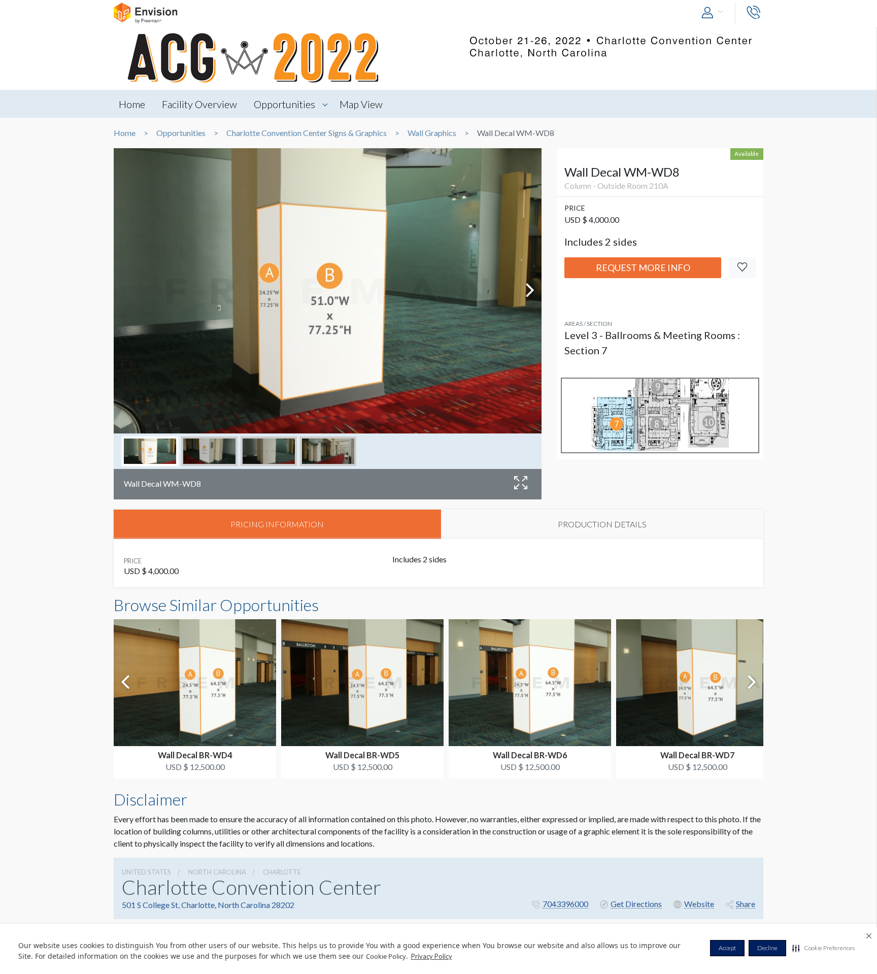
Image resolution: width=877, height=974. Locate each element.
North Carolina (217, 872)
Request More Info (643, 267)
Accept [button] (727, 948)
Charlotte (282, 872)
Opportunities (284, 104)
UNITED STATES (146, 872)
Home (132, 104)
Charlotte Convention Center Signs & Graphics (306, 133)
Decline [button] (767, 948)
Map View (361, 104)
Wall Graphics (432, 133)
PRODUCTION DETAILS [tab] (602, 524)
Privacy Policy (431, 956)
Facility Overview (199, 104)
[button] (823, 948)
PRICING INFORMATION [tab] (277, 524)
